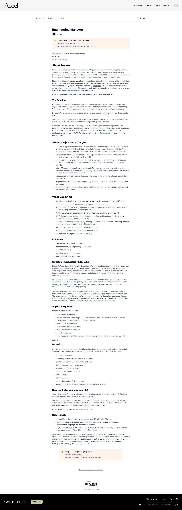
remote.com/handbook (79, 81)
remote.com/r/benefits (108, 349)
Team (149, 5)
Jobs (165, 499)
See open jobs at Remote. (67, 43)
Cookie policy (96, 489)
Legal (176, 505)
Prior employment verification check (70, 336)
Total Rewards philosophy (70, 266)
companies (56, 18)
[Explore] (176, 5)
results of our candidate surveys (111, 88)
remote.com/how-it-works (116, 75)
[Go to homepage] (11, 5)
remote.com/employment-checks (111, 336)
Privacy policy (86, 489)
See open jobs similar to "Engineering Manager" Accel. (76, 46)
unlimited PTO (88, 187)
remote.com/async (85, 396)
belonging (97, 86)
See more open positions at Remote (91, 470)
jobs (40, 18)
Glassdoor (82, 88)
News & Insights (162, 5)
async (82, 365)
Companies (138, 5)
